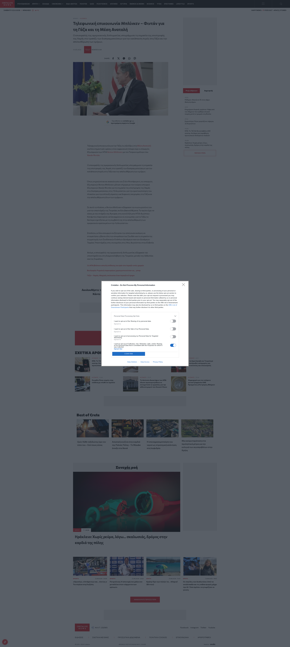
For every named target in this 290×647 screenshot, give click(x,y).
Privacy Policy (158, 362)
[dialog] (145, 323)
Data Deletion (132, 362)
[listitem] (145, 316)
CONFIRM (128, 354)
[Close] (184, 285)
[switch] (173, 321)
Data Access (145, 362)
